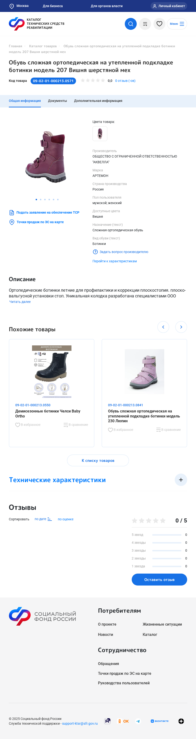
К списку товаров (98, 460)
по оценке (65, 519)
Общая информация (25, 101)
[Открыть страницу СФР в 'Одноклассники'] (123, 720)
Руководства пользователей (124, 683)
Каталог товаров (43, 46)
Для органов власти (107, 6)
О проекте (107, 624)
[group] (47, 157)
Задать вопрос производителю (124, 252)
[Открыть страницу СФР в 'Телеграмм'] (138, 720)
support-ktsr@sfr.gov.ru (80, 723)
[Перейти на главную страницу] (36, 24)
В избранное (30, 425)
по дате (41, 519)
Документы (57, 101)
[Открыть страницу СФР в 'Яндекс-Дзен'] (181, 721)
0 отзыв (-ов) (125, 81)
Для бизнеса (53, 6)
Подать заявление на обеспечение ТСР (47, 212)
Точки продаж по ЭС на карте (40, 222)
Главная (15, 46)
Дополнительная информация (98, 101)
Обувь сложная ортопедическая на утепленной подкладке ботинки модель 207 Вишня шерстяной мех (91, 66)
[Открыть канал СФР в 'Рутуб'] (107, 720)
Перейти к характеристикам (115, 261)
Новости (105, 634)
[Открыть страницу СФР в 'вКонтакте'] (160, 721)
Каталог (150, 634)
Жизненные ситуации (162, 624)
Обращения (108, 663)
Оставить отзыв (159, 579)
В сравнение (78, 425)
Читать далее (20, 302)
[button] (36, 199)
